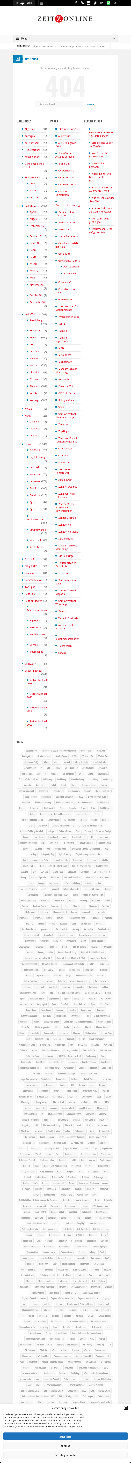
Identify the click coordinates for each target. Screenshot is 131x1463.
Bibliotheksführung (43, 802)
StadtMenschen (35, 519)
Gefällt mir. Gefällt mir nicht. (66, 245)
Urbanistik (96, 1327)
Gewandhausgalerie (66, 935)
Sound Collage (28, 1258)
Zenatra (50, 1402)
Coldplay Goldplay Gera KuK (31, 831)
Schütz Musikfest (104, 1217)
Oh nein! (29, 559)
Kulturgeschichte (70, 1050)
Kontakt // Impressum (62, 339)
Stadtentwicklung (28, 1275)
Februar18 (35, 236)
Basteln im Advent (26, 791)
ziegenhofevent (78, 1402)
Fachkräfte (59, 900)
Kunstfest (40, 1062)
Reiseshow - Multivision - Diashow (93, 1183)
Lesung (102, 1085)
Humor (29, 975)
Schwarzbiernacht (96, 1223)
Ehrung (23, 877)
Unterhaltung (40, 1321)
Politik (33, 488)
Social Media (76, 1240)
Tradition (94, 1310)
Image (68, 975)
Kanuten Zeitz (86, 1010)
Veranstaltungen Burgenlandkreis (86, 1333)
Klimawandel (49, 1033)
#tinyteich (101, 750)
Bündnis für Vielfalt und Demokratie (55, 814)
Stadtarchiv (63, 1269)
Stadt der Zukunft (27, 1269)
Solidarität (91, 1240)
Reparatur (65, 1188)
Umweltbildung (105, 1315)
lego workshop (32, 1085)
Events (62, 611)
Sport (33, 502)
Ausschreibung (77, 779)
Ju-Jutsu (108, 992)
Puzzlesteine (93, 1171)
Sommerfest (64, 1246)
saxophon (73, 1212)
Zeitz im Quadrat (67, 486)
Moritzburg (90, 1119)
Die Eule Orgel (66, 555)
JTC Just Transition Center (69, 992)
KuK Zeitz (108, 1044)
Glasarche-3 (64, 282)
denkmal (26, 848)
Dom (42, 866)
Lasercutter (61, 1079)
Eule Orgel (35, 330)
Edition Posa (58, 871)
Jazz (43, 992)
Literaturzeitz (58, 1096)
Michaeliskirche (55, 1113)
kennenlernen (77, 1015)
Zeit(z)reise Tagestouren (63, 471)
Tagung (106, 1298)
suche (33, 190)
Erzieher (88, 883)
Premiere (89, 1165)
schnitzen (39, 1217)
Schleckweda (101, 1212)
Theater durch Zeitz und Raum (80, 1304)
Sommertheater (68, 1252)
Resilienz (78, 1188)
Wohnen (62, 1373)
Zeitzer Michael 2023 (100, 1390)
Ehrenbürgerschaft (102, 871)
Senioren (41, 1235)
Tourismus (72, 1310)
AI (41, 767)
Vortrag (34, 400)
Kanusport (60, 1010)
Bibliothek (26, 802)
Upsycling (67, 1327)
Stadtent (107, 1269)
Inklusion (26, 987)
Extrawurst (45, 900)
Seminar (28, 1235)
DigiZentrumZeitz (60, 860)
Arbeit (90, 773)
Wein (22, 1361)
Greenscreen (24, 946)
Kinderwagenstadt (43, 1027)
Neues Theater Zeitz (97, 1137)
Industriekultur (30, 981)
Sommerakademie (31, 1246)
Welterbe (27, 1367)
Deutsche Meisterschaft (57, 848)
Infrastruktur (101, 981)
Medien (28, 1108)
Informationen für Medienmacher (66, 308)
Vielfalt (102, 1338)
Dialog (33, 854)
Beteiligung (46, 796)
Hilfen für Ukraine (49, 964)
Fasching (83, 900)
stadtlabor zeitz (103, 1275)
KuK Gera (95, 1044)
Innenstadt (39, 987)
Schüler (88, 1217)
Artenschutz (103, 773)
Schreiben (65, 1217)
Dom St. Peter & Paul (58, 866)
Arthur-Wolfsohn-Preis (28, 779)
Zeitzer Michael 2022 (37, 723)
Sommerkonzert (49, 1252)
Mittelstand (63, 1119)
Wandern (75, 1350)
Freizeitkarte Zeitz (68, 236)
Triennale (43, 1315)
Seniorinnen (54, 1235)
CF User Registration (62, 193)
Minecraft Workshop (30, 1119)
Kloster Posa (106, 1033)
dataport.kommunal (28, 842)
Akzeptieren (65, 1436)
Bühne (32, 814)
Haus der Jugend (79, 946)
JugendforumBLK (37, 998)
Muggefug (25, 1125)
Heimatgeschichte (45, 952)
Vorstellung (87, 1344)
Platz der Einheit (47, 1160)
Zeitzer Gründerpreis (53, 1385)
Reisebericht (58, 1183)
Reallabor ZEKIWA (30, 1183)
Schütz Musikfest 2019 (37, 1223)
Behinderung (58, 791)
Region (45, 1183)
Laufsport (75, 1079)
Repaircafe (51, 1188)
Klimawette (63, 1033)
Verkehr (71, 1338)
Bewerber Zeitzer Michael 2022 (69, 796)
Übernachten (65, 448)
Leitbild (63, 1085)
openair (85, 1148)
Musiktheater (103, 1125)
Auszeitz (27, 785)
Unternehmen (56, 1321)
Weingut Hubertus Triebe (52, 1361)
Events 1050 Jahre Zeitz (93, 894)
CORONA (35, 450)
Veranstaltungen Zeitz (35, 1338)
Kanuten (72, 1010)
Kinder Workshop (51, 1021)
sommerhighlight (100, 1246)
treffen (31, 1315)
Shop (61, 407)
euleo (43, 889)
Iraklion (105, 987)
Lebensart (35, 481)
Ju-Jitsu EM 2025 (92, 992)
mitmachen (49, 1119)
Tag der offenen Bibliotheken (33, 1298)
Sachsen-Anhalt (57, 1212)
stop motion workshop (44, 1286)
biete (32, 183)
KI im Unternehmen (102, 1015)
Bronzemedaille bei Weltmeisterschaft (101, 189)
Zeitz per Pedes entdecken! (65, 495)
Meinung (53, 1108)
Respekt (90, 1188)
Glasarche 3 (30, 940)
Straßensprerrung (78, 1286)
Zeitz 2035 (30, 593)
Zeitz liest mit (70, 1379)
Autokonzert (41, 785)
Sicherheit (27, 1240)
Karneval (101, 1010)
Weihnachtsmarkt (83, 1356)
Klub (28, 1039)
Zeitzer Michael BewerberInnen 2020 (38, 1396)
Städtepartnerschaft (49, 1275)
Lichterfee (43, 1090)
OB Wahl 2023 (77, 1142)
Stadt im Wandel (46, 1269)
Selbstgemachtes (50, 1229)
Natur (92, 1131)
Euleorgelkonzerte (71, 889)
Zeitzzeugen (26, 1402)
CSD (92, 837)
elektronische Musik (73, 877)
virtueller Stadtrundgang (67, 1344)
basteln (104, 785)
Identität (58, 975)
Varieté (34, 393)
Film (32, 344)
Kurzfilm (36, 1073)
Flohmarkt (44, 912)
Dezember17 (37, 225)
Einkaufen (55, 877)
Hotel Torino (90, 969)
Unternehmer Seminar (76, 1321)
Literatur (34, 372)
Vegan (48, 1333)
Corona (88, 831)
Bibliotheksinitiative (64, 802)
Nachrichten (65, 645)
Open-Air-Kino (71, 1148)
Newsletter (64, 379)
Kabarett (34, 358)
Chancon (106, 819)
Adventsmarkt (30, 767)
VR (109, 1344)
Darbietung (103, 837)
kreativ (82, 1039)
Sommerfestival (33, 580)
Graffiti (83, 940)
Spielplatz (43, 1263)
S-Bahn (27, 1212)
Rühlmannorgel (71, 1206)
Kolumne (35, 474)
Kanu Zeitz (65, 1004)
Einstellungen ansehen (66, 1455)
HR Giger (104, 969)
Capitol (94, 819)
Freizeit (29, 923)
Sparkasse (95, 1258)
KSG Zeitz (82, 1044)
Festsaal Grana (39, 906)
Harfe (64, 946)
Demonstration (104, 842)
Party (58, 1154)
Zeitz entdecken (33, 600)
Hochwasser (104, 964)
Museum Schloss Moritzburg (66, 370)
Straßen (62, 1286)
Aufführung (47, 779)
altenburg (102, 767)
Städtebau (95, 1269)
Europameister (34, 894)
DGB (106, 848)
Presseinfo (103, 1165)
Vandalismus (35, 1333)
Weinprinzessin (74, 1361)
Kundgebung (91, 1056)
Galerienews (70, 273)
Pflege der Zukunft (27, 1160)
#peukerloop (31, 750)
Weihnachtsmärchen (62, 1356)
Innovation (66, 987)
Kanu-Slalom (105, 1004)
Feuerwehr (55, 906)
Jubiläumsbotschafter (67, 638)
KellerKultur (61, 1015)
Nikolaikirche (29, 1142)
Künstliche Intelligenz (88, 1067)
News (28, 444)
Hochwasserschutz (31, 969)
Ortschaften (25, 1154)
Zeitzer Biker (34, 1385)
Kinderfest (26, 1027)
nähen (67, 1131)
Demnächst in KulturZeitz (64, 213)
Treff (22, 1315)
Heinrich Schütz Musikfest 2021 (38, 958)
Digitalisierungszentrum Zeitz (35, 860)
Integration (79, 987)
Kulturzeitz (49, 1056)
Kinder (37, 1021)
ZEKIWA (39, 1402)
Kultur (34, 1050)
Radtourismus (41, 1177)
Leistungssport (49, 1085)
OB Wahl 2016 (60, 1142)
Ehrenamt (85, 871)
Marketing (85, 1102)
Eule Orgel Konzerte (28, 889)
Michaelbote (65, 361)
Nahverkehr (80, 1131)
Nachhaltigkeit (54, 1131)
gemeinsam (46, 929)
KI (88, 1015)
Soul (102, 1252)
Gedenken (100, 923)
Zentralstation (37, 547)
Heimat (30, 952)
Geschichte (64, 253)
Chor (31, 825)
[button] (126, 1408)
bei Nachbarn (32, 143)
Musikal (89, 1125)
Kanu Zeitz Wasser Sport (85, 1004)
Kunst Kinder (26, 1062)
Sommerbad (49, 1246)
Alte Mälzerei (88, 767)
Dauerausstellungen (38, 610)
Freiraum (108, 917)
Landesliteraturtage (66, 1073)
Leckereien (106, 1079)
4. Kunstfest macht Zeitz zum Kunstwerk (101, 210)
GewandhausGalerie (69, 260)
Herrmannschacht (29, 964)
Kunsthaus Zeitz (52, 1067)
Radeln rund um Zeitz (65, 582)
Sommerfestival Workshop (65, 602)
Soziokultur (81, 1258)
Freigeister (94, 917)
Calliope (83, 819)
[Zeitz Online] (65, 18)
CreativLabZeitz (79, 837)
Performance (71, 1154)
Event (33, 337)
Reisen (71, 1183)
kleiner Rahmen (103, 1027)
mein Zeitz (40, 1108)
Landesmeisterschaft (89, 1073)
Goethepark (71, 940)
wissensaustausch (31, 1373)
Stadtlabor (67, 1275)
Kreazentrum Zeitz (27, 1044)
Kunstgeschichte (89, 1062)
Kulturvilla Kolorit (33, 1056)
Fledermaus (30, 912)
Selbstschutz (82, 1229)
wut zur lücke (25, 1379)
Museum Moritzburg (51, 1125)
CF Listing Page (66, 177)
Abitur (46, 762)
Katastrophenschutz (30, 1015)
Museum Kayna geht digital (99, 220)
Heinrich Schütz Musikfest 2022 (71, 958)
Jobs (51, 992)
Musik (79, 1125)
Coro (78, 831)
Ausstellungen (71, 266)
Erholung (76, 883)
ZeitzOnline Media (68, 531)
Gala (74, 923)
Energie (41, 883)
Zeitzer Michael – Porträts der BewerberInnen (66, 507)
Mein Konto (64, 355)
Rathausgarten (100, 1177)
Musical (34, 379)
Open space (36, 1148)
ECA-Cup (44, 871)
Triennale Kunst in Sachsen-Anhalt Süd (66, 440)
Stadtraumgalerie (45, 1281)
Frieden (41, 923)
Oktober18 (36, 295)
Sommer (104, 1240)
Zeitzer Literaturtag (75, 1385)
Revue (95, 1194)
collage (51, 831)
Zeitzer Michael (33, 670)
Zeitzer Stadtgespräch (68, 1396)
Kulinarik (23, 1050)
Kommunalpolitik (42, 1039)
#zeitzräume (61, 756)
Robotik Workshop (82, 1200)
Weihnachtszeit (102, 1356)
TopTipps (30, 587)
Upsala (56, 1327)
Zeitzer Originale (67, 517)
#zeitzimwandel (44, 756)
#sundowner (86, 750)
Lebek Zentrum (90, 1079)
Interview (35, 428)
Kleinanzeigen (32, 177)
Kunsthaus (105, 1062)
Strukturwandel (38, 529)
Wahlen (64, 1350)
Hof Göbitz (48, 969)
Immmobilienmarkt (84, 975)
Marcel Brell (58, 1102)
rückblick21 (41, 1206)
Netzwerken (30, 1137)
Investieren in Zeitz (68, 316)
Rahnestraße (57, 1177)
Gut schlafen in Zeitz (65, 290)
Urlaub (109, 1327)
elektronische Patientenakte (98, 877)
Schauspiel (86, 1212)
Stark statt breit (80, 1281)
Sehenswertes (32, 573)
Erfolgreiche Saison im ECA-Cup (101, 144)
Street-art (95, 1286)
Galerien (34, 421)
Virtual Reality (26, 1344)
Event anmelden (67, 222)
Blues (62, 808)
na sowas (39, 1131)
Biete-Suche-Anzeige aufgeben (65, 155)
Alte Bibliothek (71, 767)
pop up (92, 1160)
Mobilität (76, 1119)
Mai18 (33, 264)
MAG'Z (28, 408)
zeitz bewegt (65, 479)
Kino (57, 1027)
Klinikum (76, 1033)
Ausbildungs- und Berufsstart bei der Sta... (100, 177)
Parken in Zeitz (66, 386)
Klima (21, 1033)
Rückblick (35, 495)
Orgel (95, 1148)
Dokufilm (104, 860)
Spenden (30, 1263)
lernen (82, 1085)
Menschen (101, 1108)
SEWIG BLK (80, 1235)
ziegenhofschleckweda (100, 1402)
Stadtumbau (63, 1281)
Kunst (103, 1056)
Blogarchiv (64, 163)
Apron (81, 773)
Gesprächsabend (31, 935)
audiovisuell (64, 136)
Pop (82, 1160)
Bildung (22, 808)
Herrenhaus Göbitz (98, 958)
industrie (101, 975)
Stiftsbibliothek (98, 1281)
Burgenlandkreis (83, 814)
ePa (66, 883)
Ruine (85, 1206)
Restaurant (103, 1188)
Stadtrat (29, 1281)
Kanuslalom (46, 1010)
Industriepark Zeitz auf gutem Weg (100, 230)
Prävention (76, 1165)
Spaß (107, 1258)
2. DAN (74, 756)
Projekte (71, 1171)
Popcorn (26, 1165)
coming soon (32, 156)
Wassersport (100, 1350)
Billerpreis (34, 808)
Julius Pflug (79, 998)
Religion (38, 1188)
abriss (57, 762)
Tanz (24, 1304)
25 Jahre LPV (87, 756)
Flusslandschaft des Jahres (65, 912)
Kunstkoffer (69, 1067)
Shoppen (93, 1235)
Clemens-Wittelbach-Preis (63, 825)
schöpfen (52, 1217)
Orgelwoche (107, 1148)
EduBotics (72, 871)
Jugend (22, 998)
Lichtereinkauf (28, 1090)
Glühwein (57, 940)
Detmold (38, 848)
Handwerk (53, 946)
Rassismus (72, 1177)
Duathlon (24, 871)
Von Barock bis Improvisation (98, 154)
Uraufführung (82, 1327)
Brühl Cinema (106, 808)
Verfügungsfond (57, 1338)
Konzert (34, 365)
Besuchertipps (32, 149)
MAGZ (61, 348)
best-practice (31, 796)
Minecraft (103, 1113)
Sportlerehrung (68, 1263)
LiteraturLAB (42, 1096)
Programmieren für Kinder (51, 1171)
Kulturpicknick (89, 1050)
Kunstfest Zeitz (56, 1062)
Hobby (91, 964)
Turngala (55, 1315)
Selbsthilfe (67, 1229)
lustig (99, 1096)
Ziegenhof (63, 1402)
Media (28, 415)
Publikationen (37, 634)
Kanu (54, 1004)
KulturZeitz (31, 314)
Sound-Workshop (46, 1258)
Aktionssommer (54, 767)
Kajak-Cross (106, 998)
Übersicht (63, 455)
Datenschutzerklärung (67, 205)
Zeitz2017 (30, 663)
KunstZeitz (106, 1067)
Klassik (88, 1027)
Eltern (31, 883)
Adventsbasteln (81, 762)
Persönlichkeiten (88, 1154)
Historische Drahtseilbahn (73, 964)
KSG (72, 1044)
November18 (37, 284)
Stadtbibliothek (79, 1269)
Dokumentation (29, 866)
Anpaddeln (41, 773)
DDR (43, 842)
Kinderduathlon (104, 1021)
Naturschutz (104, 1131)
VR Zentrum (30, 1350)
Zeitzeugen (88, 1396)
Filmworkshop (79, 906)
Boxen (83, 808)
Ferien (107, 900)
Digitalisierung (37, 457)
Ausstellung (36, 320)
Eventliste (63, 229)
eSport (99, 883)
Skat (39, 1240)
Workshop (75, 1373)
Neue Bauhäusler (47, 1137)
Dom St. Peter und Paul (81, 866)
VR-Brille (43, 1350)
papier (48, 1154)
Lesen (92, 1085)
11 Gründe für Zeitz (69, 129)
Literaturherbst (25, 1096)
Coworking (38, 837)
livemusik (73, 1096)
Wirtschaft (35, 540)
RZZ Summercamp (100, 1206)
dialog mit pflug (47, 854)
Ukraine (67, 1315)
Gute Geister (65, 299)
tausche (34, 197)
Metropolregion (30, 1113)
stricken (108, 1286)
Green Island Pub (98, 940)
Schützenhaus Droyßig (74, 1223)
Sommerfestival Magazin (65, 592)
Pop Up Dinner (106, 1160)
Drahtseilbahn (102, 866)
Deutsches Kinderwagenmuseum (86, 848)
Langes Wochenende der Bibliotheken (36, 1079)
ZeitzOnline (64, 524)
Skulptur (49, 1240)
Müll (36, 1125)
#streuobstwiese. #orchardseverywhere (58, 750)
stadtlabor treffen (84, 1275)
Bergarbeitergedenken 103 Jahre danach (101, 134)
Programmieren (28, 1171)
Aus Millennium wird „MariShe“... (101, 199)
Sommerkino (32, 1252)
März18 (34, 278)
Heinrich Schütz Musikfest (92, 952)
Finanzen (93, 906)
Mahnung (25, 1102)
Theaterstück (103, 1304)
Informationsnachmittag (80, 981)
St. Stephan (99, 1263)
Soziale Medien (64, 1258)
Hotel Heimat (74, 969)
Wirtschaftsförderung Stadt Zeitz (93, 1367)
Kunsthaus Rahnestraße (30, 1067)
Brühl (93, 808)
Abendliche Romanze (96, 165)
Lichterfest (72, 1090)
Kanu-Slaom (31, 1010)
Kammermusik (26, 1004)
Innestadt (53, 987)
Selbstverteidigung (101, 1229)
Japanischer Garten (28, 992)
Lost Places (87, 1096)
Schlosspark (24, 1217)
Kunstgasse (72, 1062)
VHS (92, 1338)
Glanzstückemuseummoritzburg (93, 935)
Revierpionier (49, 1194)
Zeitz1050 (84, 1379)
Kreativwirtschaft (96, 1039)
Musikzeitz (26, 1131)
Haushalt (94, 946)
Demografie (55, 842)
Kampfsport (42, 1004)
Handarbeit (39, 946)
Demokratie (69, 842)
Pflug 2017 (31, 566)
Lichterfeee (58, 1090)
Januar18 (35, 243)
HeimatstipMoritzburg (67, 952)
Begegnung (43, 791)
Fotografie (101, 912)
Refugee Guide (66, 400)
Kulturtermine (32, 206)
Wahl (54, 1350)
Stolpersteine (25, 1286)
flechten (105, 906)
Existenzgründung (28, 900)
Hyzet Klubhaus (43, 975)
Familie (72, 900)
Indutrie (61, 981)
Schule (77, 1217)
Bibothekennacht (85, 802)
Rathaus (85, 1177)
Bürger (98, 814)
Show (103, 1235)
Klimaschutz (33, 1033)
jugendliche (54, 998)
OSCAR (38, 1154)
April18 (33, 212)
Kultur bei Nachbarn (50, 1050)
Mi (42, 1113)
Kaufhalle (47, 1015)
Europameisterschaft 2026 (57, 894)
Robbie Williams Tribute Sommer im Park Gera (39, 1200)
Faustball (96, 900)
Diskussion (91, 860)
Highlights (35, 620)
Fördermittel (87, 912)
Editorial (34, 467)
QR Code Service (67, 393)
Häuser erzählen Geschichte (65, 564)
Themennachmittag (30, 1310)
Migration (90, 1113)
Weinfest (33, 1361)
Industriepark (48, 981)
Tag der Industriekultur (90, 1292)
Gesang (75, 929)
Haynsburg (107, 946)
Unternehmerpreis (27, 1327)
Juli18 (33, 250)
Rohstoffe (108, 1200)
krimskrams (45, 1044)
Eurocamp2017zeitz (92, 889)
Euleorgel (55, 889)
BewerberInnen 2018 (97, 796)
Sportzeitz (84, 1263)
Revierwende (82, 1194)
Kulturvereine (105, 1050)
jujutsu (66, 998)
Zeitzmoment (103, 1396)
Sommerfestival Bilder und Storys (65, 415)
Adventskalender (99, 762)
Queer (106, 1171)
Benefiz (87, 791)
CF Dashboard (66, 170)
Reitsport (26, 1188)
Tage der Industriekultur (88, 1298)
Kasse (61, 323)
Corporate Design (103, 831)
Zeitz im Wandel (52, 1379)
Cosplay (26, 837)
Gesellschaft (103, 929)
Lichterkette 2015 (89, 1090)
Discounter (77, 860)
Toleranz (47, 1310)
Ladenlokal (49, 1073)
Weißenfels (106, 1361)
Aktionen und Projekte (64, 626)
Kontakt (62, 330)
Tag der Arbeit (70, 1292)
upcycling (44, 1327)
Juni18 (33, 257)
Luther (109, 1096)
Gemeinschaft (62, 929)
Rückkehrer (55, 1206)
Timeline (63, 424)
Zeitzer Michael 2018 (37, 681)
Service (34, 644)
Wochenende (49, 1373)
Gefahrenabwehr (29, 929)
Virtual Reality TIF (44, 1344)
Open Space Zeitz (52, 1148)
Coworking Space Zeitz (58, 837)
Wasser (87, 1350)
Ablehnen (65, 1446)
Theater (34, 386)
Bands (64, 785)
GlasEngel (44, 940)
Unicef (27, 1321)
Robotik (66, 1200)
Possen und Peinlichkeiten (55, 1165)
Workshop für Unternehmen (96, 1373)
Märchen (72, 1102)
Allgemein (30, 129)
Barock (74, 785)
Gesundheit (48, 935)
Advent (67, 762)
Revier (36, 1194)
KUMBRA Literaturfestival (70, 1056)
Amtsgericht (27, 773)
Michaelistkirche (74, 1113)
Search (90, 104)
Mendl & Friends (85, 1108)
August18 (35, 218)
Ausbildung (61, 779)
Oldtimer (103, 1142)
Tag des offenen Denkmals (62, 1298)
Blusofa (72, 808)
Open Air (22, 1148)
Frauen (60, 917)
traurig (106, 1310)
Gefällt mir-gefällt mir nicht (33, 165)
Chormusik (42, 825)
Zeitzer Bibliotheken (102, 1379)
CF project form (67, 184)
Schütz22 (55, 1223)
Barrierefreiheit (89, 785)
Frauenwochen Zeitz (76, 917)
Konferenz (58, 1039)
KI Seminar (24, 1021)
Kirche (66, 1027)
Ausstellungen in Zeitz (65, 144)
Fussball (63, 923)
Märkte (97, 1102)
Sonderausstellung (87, 1252)
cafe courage (69, 819)
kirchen (77, 1027)
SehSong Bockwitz (30, 1229)
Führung (34, 351)
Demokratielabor (86, 842)
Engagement (54, 883)
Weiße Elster (90, 1361)
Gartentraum (86, 923)
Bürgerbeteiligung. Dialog (32, 819)
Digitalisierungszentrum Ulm (88, 854)
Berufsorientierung (104, 791)
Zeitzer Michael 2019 (37, 695)
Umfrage (79, 1315)
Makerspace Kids (41, 1102)
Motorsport (104, 1119)
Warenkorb (64, 462)
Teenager (35, 1304)
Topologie (59, 1310)
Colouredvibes (65, 831)
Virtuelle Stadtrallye (68, 618)
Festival (25, 906)
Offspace (91, 1142)
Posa (37, 1165)
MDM (107, 1102)
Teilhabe (46, 1304)
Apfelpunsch (68, 773)
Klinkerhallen (90, 1033)
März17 (34, 271)
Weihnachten (43, 1356)
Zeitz (38, 1379)
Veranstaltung (61, 1333)
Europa (108, 889)
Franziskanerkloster (44, 917)
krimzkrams (60, 1044)
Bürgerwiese (53, 819)
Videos (33, 435)
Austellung (107, 779)
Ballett (54, 785)
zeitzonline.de (65, 538)
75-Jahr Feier (103, 756)
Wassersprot (27, 1356)
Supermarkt (54, 1292)
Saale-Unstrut (40, 1212)
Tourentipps (36, 651)
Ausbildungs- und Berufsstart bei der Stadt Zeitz (68, 46)
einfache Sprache (38, 877)
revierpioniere (66, 1194)
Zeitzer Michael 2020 (37, 709)
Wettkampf (55, 1367)
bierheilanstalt (103, 802)
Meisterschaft (68, 1108)
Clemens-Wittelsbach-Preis (90, 825)
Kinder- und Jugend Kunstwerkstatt (78, 1021)
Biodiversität (49, 808)
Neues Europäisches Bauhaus (71, 1137)
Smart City (62, 1240)
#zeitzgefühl (27, 756)
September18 (37, 302)
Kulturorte (35, 627)
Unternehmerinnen (98, 1321)
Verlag (82, 1338)
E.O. (34, 871)
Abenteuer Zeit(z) (31, 762)
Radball (27, 1177)
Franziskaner (24, 917)
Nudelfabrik (44, 1142)
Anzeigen (30, 136)
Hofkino (61, 969)
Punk (81, 1171)
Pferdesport (106, 1154)
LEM (73, 1085)
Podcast (62, 1160)
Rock (97, 1200)
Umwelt (91, 1315)
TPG (84, 1310)
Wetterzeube (40, 1367)
